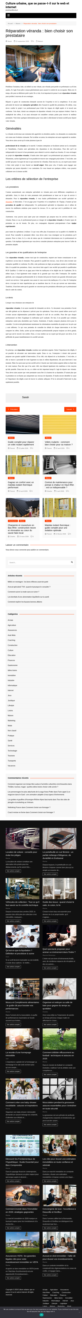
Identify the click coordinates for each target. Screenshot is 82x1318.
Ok (41, 1315)
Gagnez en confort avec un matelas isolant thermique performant (21, 485)
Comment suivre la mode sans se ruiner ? (23, 592)
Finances (11, 660)
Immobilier (12, 675)
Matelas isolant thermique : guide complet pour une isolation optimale (57, 528)
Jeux (9, 695)
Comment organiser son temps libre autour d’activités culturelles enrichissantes (38, 784)
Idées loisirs (12, 670)
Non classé (12, 731)
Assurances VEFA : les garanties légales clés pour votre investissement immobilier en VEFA (22, 1259)
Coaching (11, 640)
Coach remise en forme (16, 812)
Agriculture (12, 625)
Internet (10, 690)
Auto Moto (11, 635)
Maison (40, 41)
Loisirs (10, 710)
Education (11, 655)
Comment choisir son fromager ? (38, 807)
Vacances (11, 766)
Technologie (12, 751)
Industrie (11, 680)
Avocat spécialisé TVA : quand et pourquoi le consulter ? (29, 587)
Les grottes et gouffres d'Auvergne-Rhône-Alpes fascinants (30, 799)
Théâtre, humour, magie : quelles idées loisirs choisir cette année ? (33, 787)
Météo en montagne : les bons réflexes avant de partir (28, 582)
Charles (49, 491)
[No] (79, 1312)
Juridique (11, 700)
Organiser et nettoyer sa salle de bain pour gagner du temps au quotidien (57, 1005)
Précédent (14, 409)
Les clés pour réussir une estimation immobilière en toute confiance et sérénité (59, 1162)
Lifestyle (11, 705)
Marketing (11, 720)
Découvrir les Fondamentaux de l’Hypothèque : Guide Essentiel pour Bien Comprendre (22, 1162)
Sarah (10, 41)
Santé (10, 741)
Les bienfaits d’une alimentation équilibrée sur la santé (28, 597)
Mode (10, 726)
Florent (12, 448)
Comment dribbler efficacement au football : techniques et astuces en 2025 (58, 1055)
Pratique (11, 736)
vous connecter (20, 550)
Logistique (63, 1303)
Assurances (12, 630)
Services (11, 746)
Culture (10, 650)
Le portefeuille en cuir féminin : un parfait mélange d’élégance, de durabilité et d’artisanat (58, 855)
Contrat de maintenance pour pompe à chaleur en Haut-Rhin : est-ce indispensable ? (59, 485)
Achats (10, 620)
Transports (12, 761)
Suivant (69, 409)
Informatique (12, 685)
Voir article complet (13, 871)
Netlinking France (14, 807)
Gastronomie (13, 665)
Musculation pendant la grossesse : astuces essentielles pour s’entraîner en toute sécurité (59, 1105)
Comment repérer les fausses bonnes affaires (25, 602)
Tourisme (11, 756)
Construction (13, 521)
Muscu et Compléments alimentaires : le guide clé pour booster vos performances (22, 1005)
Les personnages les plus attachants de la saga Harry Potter (30, 792)
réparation (9, 202)
